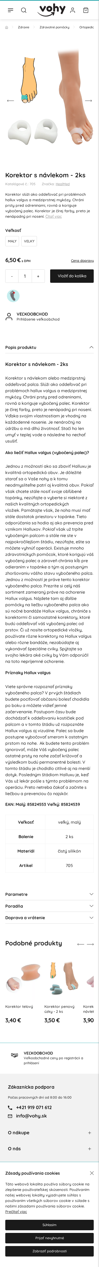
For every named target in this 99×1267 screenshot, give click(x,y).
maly (12, 241)
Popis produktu (20, 347)
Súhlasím (49, 1225)
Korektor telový (19, 1006)
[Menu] (10, 10)
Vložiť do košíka (72, 275)
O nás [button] (14, 1148)
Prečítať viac (16, 1211)
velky (29, 241)
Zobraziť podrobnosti (49, 1251)
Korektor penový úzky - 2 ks (59, 1009)
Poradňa (14, 906)
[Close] (92, 1173)
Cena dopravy (82, 260)
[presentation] (10, 100)
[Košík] (86, 10)
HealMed (63, 184)
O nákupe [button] (18, 1132)
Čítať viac (53, 216)
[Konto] (72, 10)
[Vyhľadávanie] (23, 10)
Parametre (16, 894)
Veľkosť (13, 230)
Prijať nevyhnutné (49, 1238)
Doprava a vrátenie (25, 917)
